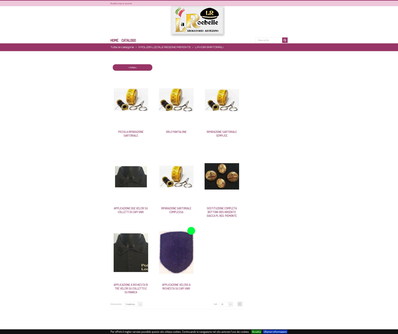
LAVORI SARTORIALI (209, 47)
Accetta (256, 331)
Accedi (113, 3)
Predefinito (130, 304)
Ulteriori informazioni (275, 331)
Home (114, 40)
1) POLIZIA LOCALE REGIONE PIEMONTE (164, 47)
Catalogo (129, 40)
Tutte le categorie (122, 47)
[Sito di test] (197, 21)
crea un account (125, 3)
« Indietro (133, 67)
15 (222, 304)
